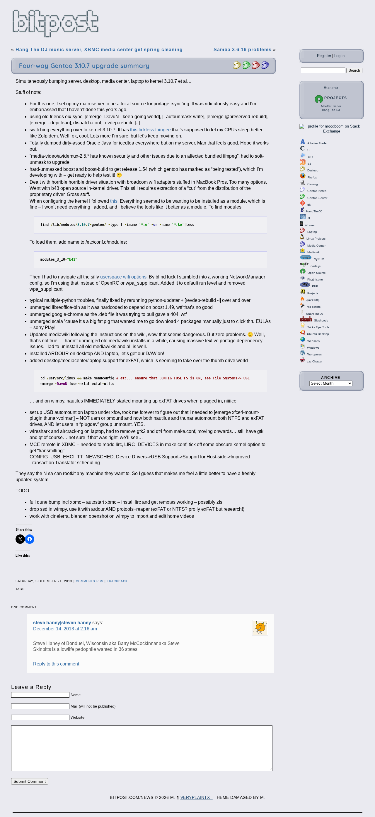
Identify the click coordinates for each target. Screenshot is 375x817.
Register (324, 56)
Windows (313, 347)
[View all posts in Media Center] (265, 68)
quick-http (313, 300)
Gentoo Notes (316, 190)
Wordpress (314, 354)
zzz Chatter (314, 361)
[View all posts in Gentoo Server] (247, 68)
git (309, 204)
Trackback (117, 581)
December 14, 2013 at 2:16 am (65, 628)
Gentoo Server (317, 197)
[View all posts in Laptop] (256, 68)
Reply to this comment (56, 663)
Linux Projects (315, 238)
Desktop (312, 170)
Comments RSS (89, 581)
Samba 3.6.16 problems (243, 49)
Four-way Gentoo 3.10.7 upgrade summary (84, 65)
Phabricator (315, 279)
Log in (339, 56)
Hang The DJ (331, 109)
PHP (315, 286)
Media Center (316, 245)
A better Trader (331, 106)
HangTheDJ (314, 211)
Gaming (312, 184)
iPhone (310, 225)
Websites (313, 341)
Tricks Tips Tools (318, 327)
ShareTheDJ (314, 313)
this (113, 201)
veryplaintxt (196, 797)
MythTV (319, 259)
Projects (335, 98)
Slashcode (321, 320)
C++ (310, 157)
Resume (331, 87)
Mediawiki (313, 252)
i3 (309, 218)
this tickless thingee (150, 129)
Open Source (317, 272)
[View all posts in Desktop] (237, 68)
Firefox (312, 177)
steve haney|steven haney (62, 622)
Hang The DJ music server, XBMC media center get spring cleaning (99, 49)
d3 (309, 163)
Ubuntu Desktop (318, 334)
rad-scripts (314, 306)
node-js (316, 266)
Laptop (312, 231)
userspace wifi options (123, 276)
